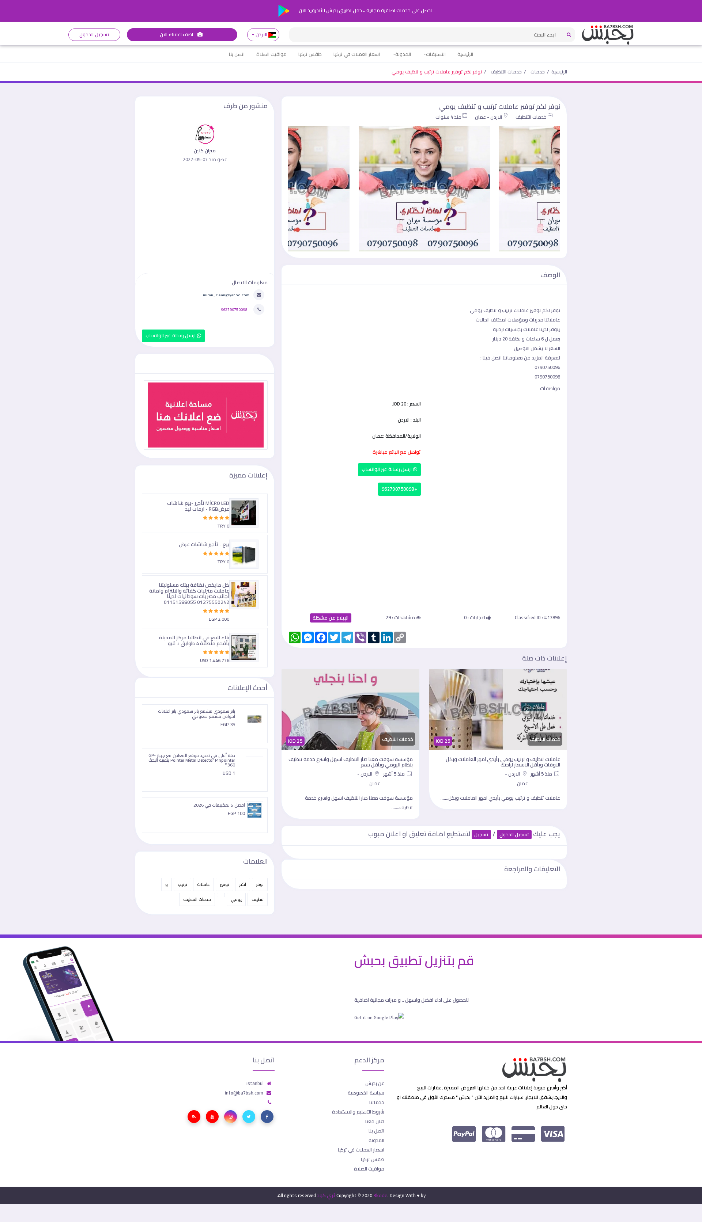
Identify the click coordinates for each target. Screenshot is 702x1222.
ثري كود (326, 1195)
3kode (380, 1195)
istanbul (255, 1083)
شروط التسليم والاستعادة (358, 1111)
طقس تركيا (310, 54)
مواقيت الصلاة (271, 54)
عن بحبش (374, 1083)
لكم (242, 884)
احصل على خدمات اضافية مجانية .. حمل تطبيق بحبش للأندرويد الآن (365, 10)
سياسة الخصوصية (366, 1092)
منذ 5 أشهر (542, 773)
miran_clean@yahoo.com (226, 294)
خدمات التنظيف (506, 71)
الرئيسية (465, 54)
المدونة (403, 54)
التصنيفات (436, 54)
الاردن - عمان (488, 117)
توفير (224, 884)
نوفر (260, 884)
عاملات (203, 884)
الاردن (261, 34)
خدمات (538, 71)
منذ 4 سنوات (448, 117)
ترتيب (182, 884)
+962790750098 (399, 489)
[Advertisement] (424, 550)
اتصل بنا (237, 54)
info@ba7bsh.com (244, 1092)
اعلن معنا (374, 1121)
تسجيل (481, 834)
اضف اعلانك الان (177, 34)
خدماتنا (376, 1102)
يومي (236, 899)
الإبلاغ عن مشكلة (331, 618)
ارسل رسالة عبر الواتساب (387, 469)
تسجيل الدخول (94, 34)
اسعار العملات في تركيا (356, 54)
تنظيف (258, 899)
